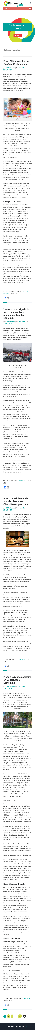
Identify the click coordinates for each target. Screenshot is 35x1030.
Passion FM (21, 481)
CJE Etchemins (10, 68)
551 (20, 1016)
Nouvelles (22, 68)
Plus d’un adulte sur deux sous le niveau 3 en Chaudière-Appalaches (16, 501)
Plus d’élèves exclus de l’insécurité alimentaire (16, 63)
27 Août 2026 (7, 70)
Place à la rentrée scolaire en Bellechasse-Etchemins (17, 680)
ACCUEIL (17, 35)
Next (24, 1016)
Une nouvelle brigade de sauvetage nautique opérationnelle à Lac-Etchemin (16, 313)
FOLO (26, 1026)
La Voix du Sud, (26, 998)
